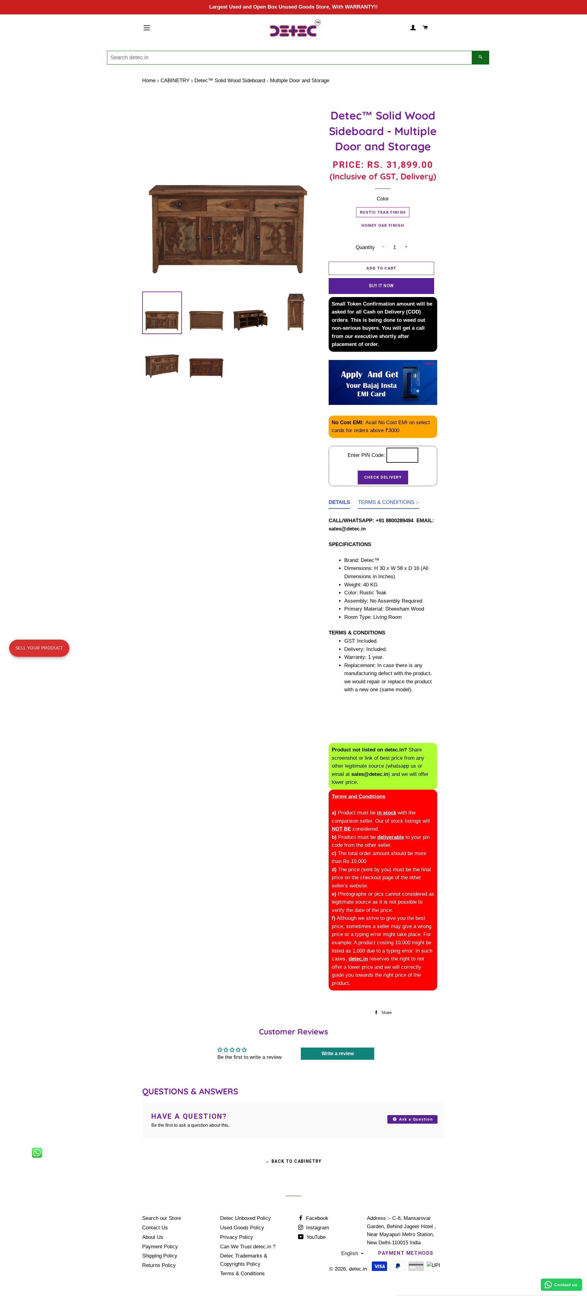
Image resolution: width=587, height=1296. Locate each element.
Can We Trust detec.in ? (247, 1247)
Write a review (338, 1053)
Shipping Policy (159, 1256)
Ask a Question (415, 1119)
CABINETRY (175, 80)
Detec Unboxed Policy (245, 1218)
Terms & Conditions (242, 1273)
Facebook (316, 1218)
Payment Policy (160, 1247)
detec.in (358, 1269)
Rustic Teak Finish (383, 212)
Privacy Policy (236, 1237)
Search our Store (161, 1218)
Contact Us (155, 1228)
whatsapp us (401, 766)
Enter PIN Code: (367, 455)
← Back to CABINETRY (293, 1161)
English (349, 1253)
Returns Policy (159, 1265)
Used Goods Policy (242, 1228)
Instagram (317, 1228)
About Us (152, 1237)
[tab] (339, 503)
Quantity (365, 247)
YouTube (315, 1237)
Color (383, 199)
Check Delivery (383, 477)
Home (149, 80)
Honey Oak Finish (382, 225)
